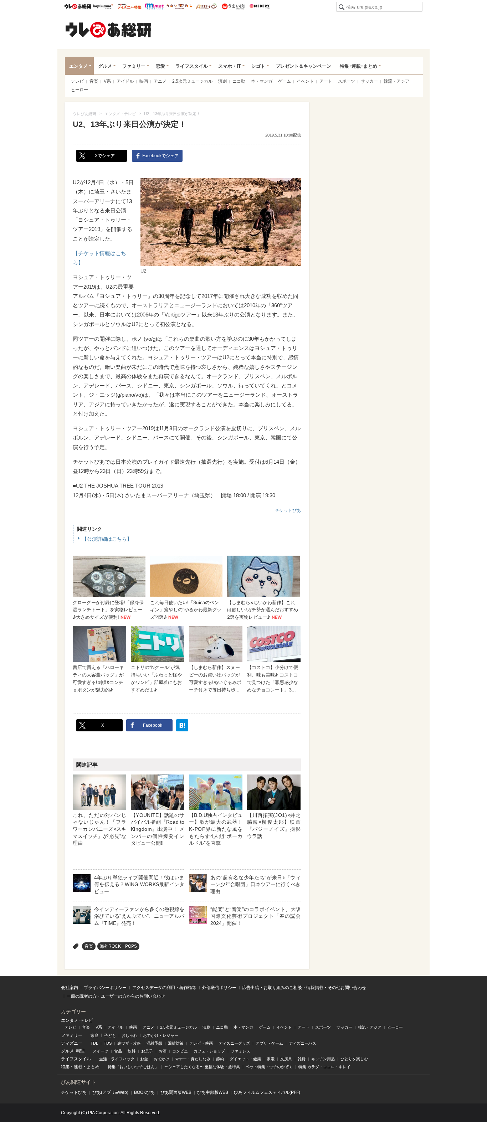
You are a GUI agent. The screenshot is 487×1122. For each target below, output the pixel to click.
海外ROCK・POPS (118, 946)
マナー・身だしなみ (192, 1059)
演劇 (222, 81)
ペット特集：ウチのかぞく (269, 1067)
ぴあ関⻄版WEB (175, 1092)
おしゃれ (129, 1035)
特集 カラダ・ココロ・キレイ (324, 1067)
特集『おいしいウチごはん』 (133, 1067)
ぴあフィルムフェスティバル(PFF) (267, 1092)
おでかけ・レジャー (160, 1035)
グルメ (105, 66)
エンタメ (78, 66)
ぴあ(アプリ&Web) (110, 1092)
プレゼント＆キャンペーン (303, 66)
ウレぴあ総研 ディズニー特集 (129, 6)
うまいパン (206, 6)
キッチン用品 (323, 1059)
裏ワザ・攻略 (129, 1043)
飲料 (131, 1051)
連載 (78, 1066)
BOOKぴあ (144, 1092)
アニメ (160, 81)
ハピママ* (102, 6)
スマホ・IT (229, 66)
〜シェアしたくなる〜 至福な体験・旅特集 (202, 1067)
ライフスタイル (191, 66)
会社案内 (69, 987)
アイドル (125, 81)
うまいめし (179, 6)
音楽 (93, 81)
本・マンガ (261, 81)
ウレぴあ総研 (78, 6)
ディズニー (71, 1043)
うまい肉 (233, 6)
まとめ (93, 1066)
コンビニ (180, 1051)
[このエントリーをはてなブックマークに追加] (182, 725)
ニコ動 (238, 81)
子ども (110, 1035)
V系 (107, 81)
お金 (144, 1059)
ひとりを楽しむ (354, 1059)
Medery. (259, 6)
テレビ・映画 (201, 1043)
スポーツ (346, 81)
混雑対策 (176, 1043)
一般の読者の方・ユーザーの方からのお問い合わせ (116, 996)
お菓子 (147, 1051)
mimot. (154, 6)
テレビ (77, 81)
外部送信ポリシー (219, 987)
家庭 (94, 1035)
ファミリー (133, 66)
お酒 (162, 1051)
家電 (271, 1059)
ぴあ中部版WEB (212, 1092)
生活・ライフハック (116, 1059)
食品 (118, 1051)
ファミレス (240, 1051)
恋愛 (160, 66)
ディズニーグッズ (234, 1043)
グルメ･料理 (72, 1051)
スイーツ (100, 1051)
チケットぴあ (288, 510)
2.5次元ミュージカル (192, 81)
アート (325, 81)
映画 (143, 81)
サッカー (369, 81)
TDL (94, 1043)
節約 (220, 1059)
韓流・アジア (396, 81)
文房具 (286, 1059)
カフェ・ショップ (209, 1051)
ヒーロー (79, 89)
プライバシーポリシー (105, 987)
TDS (108, 1043)
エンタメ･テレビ (77, 1020)
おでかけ (161, 1059)
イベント (305, 81)
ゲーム (284, 81)
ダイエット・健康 (245, 1059)
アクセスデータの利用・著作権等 (164, 987)
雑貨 (302, 1059)
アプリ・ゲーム (269, 1043)
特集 (65, 1066)
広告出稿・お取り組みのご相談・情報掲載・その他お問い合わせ (304, 987)
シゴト (258, 66)
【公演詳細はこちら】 (107, 539)
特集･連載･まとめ (358, 66)
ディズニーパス (302, 1043)
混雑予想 (154, 1043)
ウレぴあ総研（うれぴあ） (108, 30)
